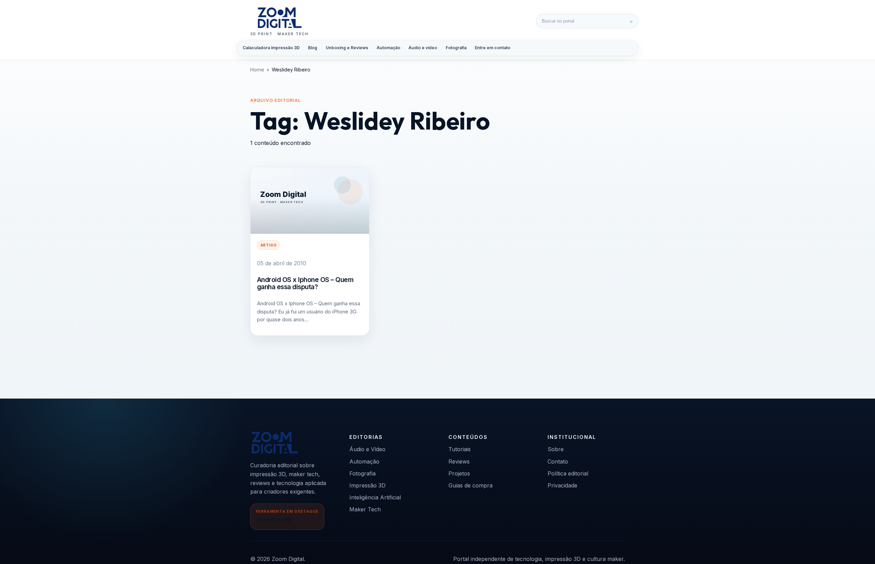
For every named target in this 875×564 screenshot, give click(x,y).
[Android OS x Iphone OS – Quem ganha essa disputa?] (310, 200)
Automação (388, 47)
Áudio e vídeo (422, 47)
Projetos (459, 473)
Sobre (556, 449)
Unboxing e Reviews (347, 47)
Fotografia (456, 47)
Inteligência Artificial (375, 497)
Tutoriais (459, 449)
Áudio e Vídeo (367, 449)
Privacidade (562, 485)
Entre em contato (492, 47)
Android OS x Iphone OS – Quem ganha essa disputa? (305, 283)
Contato (558, 461)
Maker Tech (365, 509)
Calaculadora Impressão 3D (271, 47)
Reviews (459, 461)
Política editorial (568, 473)
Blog (312, 47)
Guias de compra (470, 485)
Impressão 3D (367, 485)
